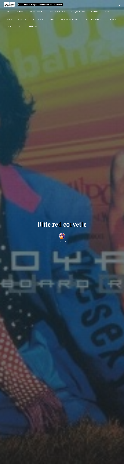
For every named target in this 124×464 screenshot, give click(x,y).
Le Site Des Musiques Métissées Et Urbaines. (39, 4)
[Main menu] (118, 5)
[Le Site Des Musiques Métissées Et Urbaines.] (9, 5)
